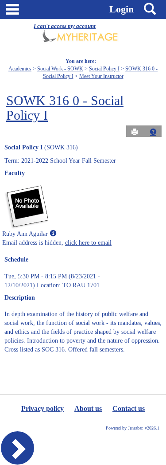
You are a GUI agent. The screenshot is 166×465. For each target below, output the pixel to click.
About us (88, 408)
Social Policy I (104, 69)
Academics (19, 69)
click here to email (88, 242)
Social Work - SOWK (60, 69)
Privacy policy (42, 408)
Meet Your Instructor (101, 76)
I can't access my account (65, 26)
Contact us (128, 408)
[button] (153, 131)
